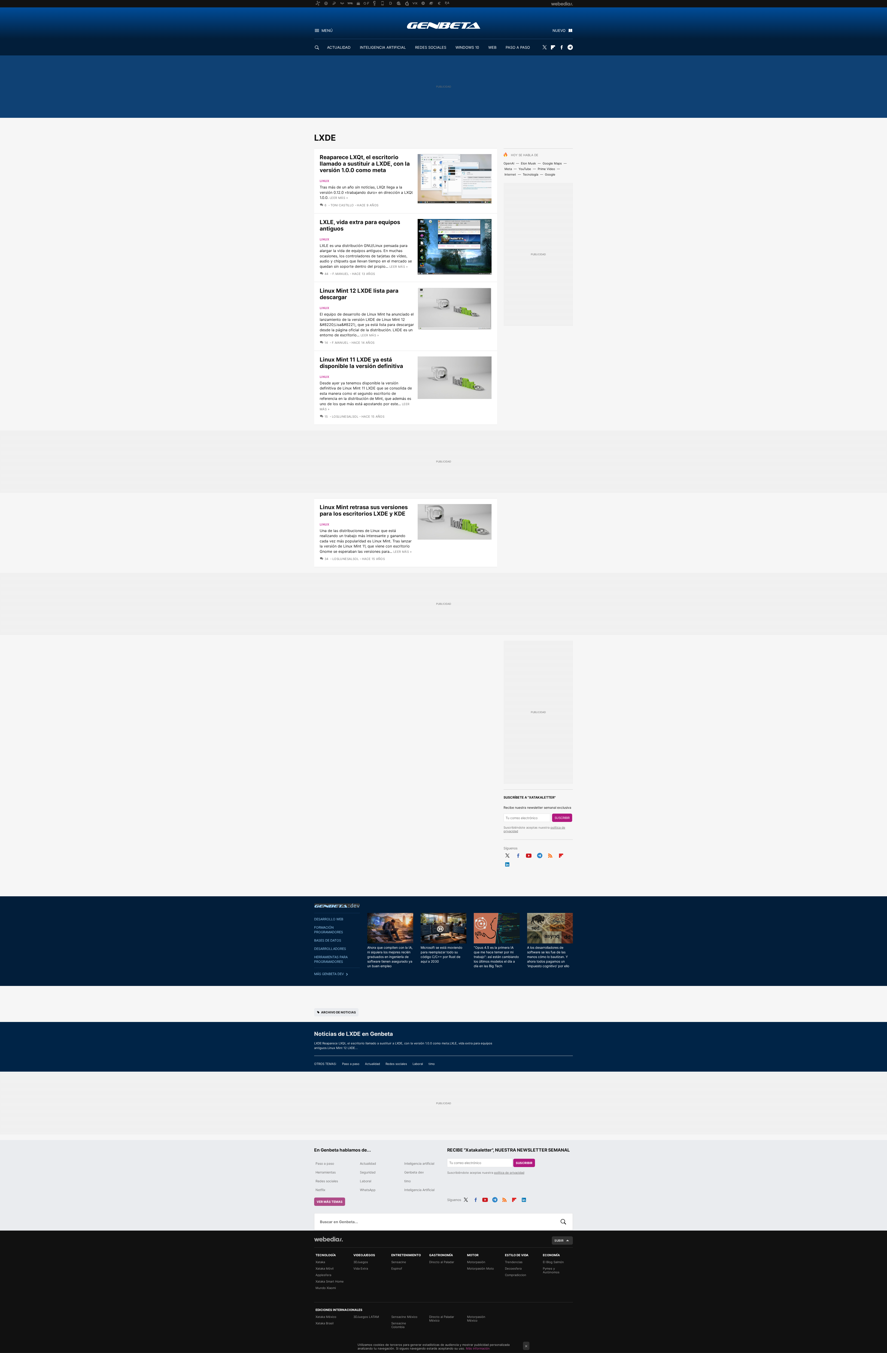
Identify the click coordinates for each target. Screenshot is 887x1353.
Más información (478, 1348)
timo (431, 1064)
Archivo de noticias (338, 1012)
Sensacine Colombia (398, 1325)
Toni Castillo (342, 205)
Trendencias (513, 1262)
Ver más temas (330, 1202)
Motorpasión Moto (480, 1268)
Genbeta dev (337, 905)
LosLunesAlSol (345, 416)
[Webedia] (328, 1239)
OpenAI (509, 163)
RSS (550, 854)
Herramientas (326, 1172)
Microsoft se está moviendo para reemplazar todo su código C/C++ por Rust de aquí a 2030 (441, 954)
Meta (508, 169)
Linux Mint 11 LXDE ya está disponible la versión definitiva (361, 362)
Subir (559, 1240)
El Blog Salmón (553, 1262)
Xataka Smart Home (330, 1281)
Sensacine (398, 1262)
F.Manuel (340, 274)
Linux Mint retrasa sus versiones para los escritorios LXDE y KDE (364, 510)
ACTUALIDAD (339, 47)
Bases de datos (327, 940)
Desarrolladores (330, 949)
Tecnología (530, 174)
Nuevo (559, 30)
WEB (492, 47)
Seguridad (368, 1172)
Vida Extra (360, 1268)
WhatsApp (368, 1190)
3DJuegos (360, 1262)
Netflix (320, 1190)
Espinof (396, 1268)
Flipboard (553, 47)
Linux (324, 181)
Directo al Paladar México (441, 1318)
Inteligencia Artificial (419, 1190)
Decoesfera (513, 1268)
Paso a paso (350, 1064)
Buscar (563, 1222)
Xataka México (326, 1317)
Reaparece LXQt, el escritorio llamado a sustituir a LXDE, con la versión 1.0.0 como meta (365, 163)
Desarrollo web (328, 919)
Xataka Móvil (325, 1268)
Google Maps (552, 163)
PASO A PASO (518, 47)
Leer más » (339, 198)
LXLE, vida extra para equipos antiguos (360, 225)
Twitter (544, 47)
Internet (510, 174)
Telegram (570, 47)
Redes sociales (396, 1064)
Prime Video (546, 169)
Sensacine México (404, 1317)
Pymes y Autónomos (551, 1270)
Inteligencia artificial (419, 1163)
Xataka (320, 1262)
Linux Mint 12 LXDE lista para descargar (359, 294)
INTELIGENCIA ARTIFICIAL (383, 47)
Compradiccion (515, 1275)
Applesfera (323, 1275)
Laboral (418, 1064)
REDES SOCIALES (430, 47)
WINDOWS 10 (467, 47)
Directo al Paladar (441, 1262)
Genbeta (443, 25)
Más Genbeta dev (329, 974)
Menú (327, 30)
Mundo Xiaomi (326, 1288)
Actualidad (372, 1064)
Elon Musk (528, 163)
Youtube (528, 854)
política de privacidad (509, 1172)
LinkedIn (507, 863)
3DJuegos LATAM (366, 1317)
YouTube (525, 169)
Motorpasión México (476, 1318)
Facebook (561, 47)
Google (550, 174)
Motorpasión (476, 1262)
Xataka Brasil (325, 1323)
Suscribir (562, 818)
